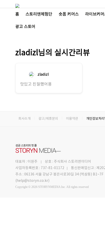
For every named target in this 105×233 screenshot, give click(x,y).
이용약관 (72, 119)
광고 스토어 (25, 26)
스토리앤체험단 (38, 14)
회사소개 (24, 119)
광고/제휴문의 (48, 119)
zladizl (43, 75)
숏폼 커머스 (69, 14)
